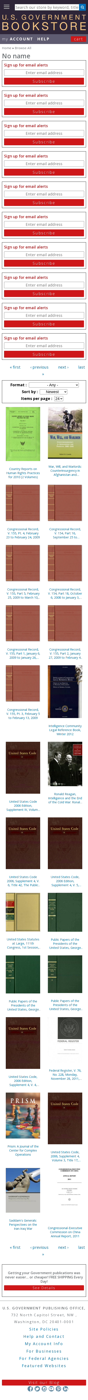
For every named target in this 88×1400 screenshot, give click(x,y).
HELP (43, 38)
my (17, 38)
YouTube (51, 1388)
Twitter (37, 1388)
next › (63, 367)
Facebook (30, 1388)
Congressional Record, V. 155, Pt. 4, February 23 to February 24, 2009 (23, 533)
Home (6, 48)
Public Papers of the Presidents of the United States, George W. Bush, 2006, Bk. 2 (65, 1005)
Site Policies (44, 1329)
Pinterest (58, 1388)
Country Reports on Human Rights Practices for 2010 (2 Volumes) (23, 473)
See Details (44, 1287)
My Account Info (44, 1343)
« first (15, 367)
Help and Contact (44, 1336)
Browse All (23, 48)
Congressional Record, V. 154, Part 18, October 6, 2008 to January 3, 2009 (65, 593)
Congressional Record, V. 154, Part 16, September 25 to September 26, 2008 (65, 533)
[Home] (44, 28)
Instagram (44, 1388)
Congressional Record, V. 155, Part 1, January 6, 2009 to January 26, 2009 (23, 653)
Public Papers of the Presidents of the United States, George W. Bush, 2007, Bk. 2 (65, 943)
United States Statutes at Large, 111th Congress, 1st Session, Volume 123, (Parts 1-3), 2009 (23, 943)
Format (18, 384)
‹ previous (39, 367)
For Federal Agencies (44, 1358)
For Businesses (44, 1351)
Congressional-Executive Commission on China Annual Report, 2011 (65, 1232)
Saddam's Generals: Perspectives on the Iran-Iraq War (23, 1224)
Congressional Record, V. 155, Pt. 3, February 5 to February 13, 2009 (23, 714)
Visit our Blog (44, 1382)
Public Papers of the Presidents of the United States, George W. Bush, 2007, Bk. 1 (23, 1005)
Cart (78, 38)
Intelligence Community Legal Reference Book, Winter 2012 (65, 730)
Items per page (36, 398)
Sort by (29, 391)
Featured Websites (44, 1365)
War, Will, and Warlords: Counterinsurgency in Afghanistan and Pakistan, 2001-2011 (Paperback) (65, 470)
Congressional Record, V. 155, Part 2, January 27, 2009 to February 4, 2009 (65, 653)
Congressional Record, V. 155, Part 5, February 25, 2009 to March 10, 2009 (23, 593)
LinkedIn (65, 1388)
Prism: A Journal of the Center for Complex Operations (23, 1150)
